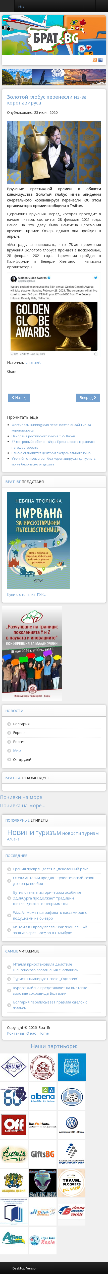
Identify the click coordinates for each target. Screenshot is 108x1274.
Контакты (15, 1033)
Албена (13, 839)
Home (43, 1033)
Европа (19, 732)
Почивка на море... (22, 805)
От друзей (22, 759)
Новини (20, 832)
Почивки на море (21, 797)
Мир (17, 750)
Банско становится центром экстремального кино (51, 453)
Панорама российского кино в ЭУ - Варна (44, 436)
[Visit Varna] (54, 77)
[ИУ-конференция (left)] (32, 653)
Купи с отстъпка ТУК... (26, 594)
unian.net (33, 362)
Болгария (21, 723)
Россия (19, 741)
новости (71, 833)
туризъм (48, 832)
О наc (31, 1033)
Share (11, 371)
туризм (90, 833)
